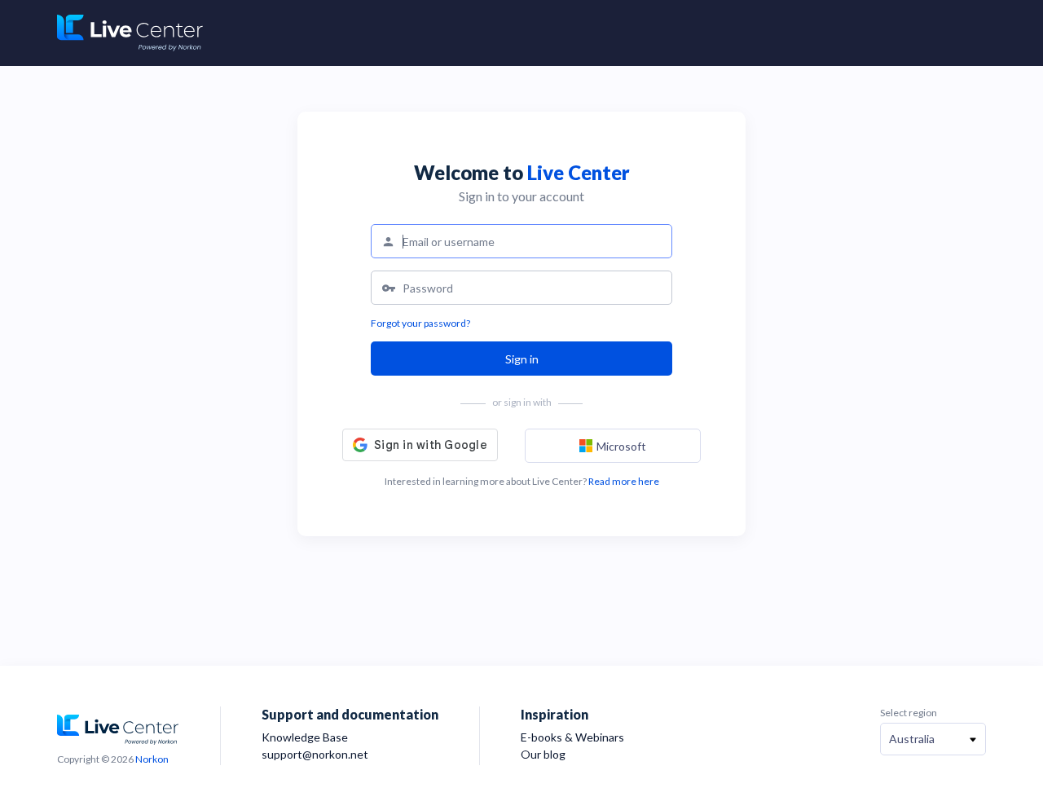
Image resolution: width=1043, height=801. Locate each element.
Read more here (623, 481)
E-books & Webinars (572, 737)
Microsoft (621, 446)
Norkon (152, 759)
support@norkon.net (315, 754)
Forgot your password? (420, 323)
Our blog (543, 754)
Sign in (522, 359)
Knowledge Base (305, 737)
